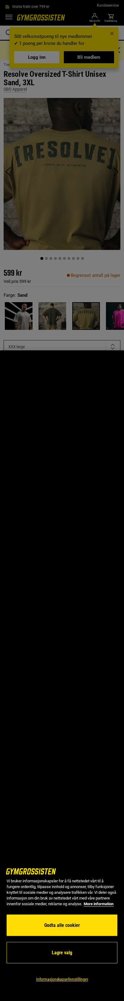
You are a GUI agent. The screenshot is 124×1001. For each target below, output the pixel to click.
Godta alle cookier (62, 925)
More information (98, 904)
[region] (62, 675)
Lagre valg (62, 953)
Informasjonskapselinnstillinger (62, 979)
